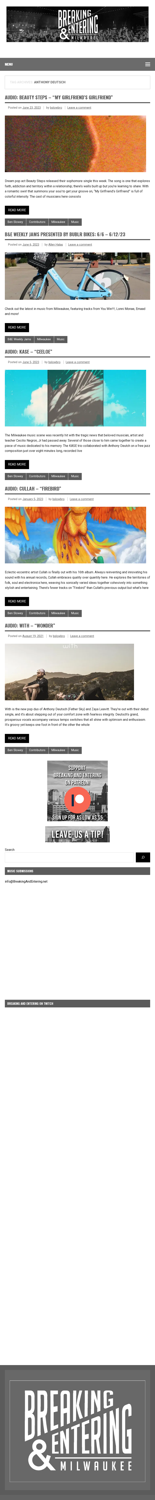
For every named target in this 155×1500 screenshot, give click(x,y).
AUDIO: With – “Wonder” (30, 625)
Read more (17, 210)
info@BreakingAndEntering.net (26, 881)
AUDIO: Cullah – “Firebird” (33, 488)
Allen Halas (55, 244)
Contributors (37, 222)
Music (75, 222)
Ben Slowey (15, 222)
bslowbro (56, 107)
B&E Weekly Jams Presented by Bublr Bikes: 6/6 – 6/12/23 (65, 234)
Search (10, 850)
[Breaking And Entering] (77, 41)
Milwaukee (58, 222)
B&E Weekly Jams (19, 339)
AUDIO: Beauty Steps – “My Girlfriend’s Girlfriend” (59, 97)
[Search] (143, 857)
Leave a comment (79, 107)
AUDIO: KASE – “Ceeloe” (28, 351)
